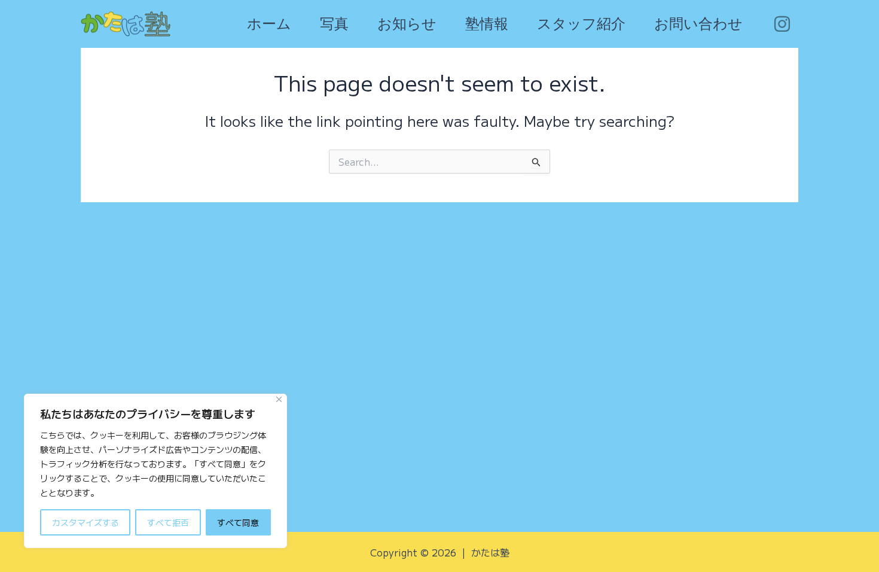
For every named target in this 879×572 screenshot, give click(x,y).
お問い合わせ (698, 24)
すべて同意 (238, 522)
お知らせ (407, 24)
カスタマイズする (85, 522)
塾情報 (486, 24)
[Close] (279, 399)
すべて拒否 (168, 522)
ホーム (269, 24)
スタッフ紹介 (581, 24)
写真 (334, 24)
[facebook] (783, 24)
